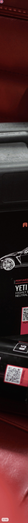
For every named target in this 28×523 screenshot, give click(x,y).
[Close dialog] (1, 1)
